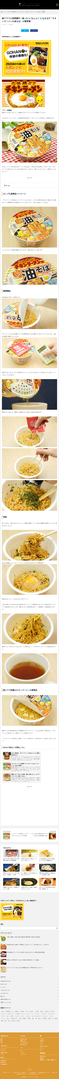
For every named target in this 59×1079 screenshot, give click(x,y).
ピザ (21, 1050)
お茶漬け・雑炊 (4, 1052)
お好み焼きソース (9, 1011)
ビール (22, 1016)
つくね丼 (36, 1011)
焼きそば (42, 1040)
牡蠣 (49, 1018)
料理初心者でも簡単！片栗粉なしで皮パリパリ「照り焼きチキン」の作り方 (28, 944)
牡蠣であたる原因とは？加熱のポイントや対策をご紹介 (47, 873)
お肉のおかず (6, 981)
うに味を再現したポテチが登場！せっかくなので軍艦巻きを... (47, 859)
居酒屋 (24, 1018)
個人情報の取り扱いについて (44, 1072)
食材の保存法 (6, 999)
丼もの (4, 984)
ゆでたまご (52, 1011)
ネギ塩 (11, 1016)
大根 (20, 1018)
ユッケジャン (45, 1016)
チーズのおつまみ (24, 1042)
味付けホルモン (14, 1018)
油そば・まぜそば (43, 1046)
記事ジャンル (6, 24)
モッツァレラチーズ (36, 1016)
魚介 (9, 1020)
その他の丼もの (4, 1064)
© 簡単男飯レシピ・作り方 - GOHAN (29, 1076)
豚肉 (1, 1040)
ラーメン (51, 1016)
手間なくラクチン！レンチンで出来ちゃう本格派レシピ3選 (11, 873)
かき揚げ (22, 1011)
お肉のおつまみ (23, 1039)
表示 (9, 185)
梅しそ (39, 1018)
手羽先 (29, 1018)
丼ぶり (8, 1018)
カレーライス (3, 1048)
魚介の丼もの (3, 1062)
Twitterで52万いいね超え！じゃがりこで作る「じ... (29, 859)
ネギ (7, 1016)
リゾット (3, 1018)
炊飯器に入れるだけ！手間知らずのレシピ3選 (11, 888)
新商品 (11, 24)
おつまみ (4, 993)
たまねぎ (31, 1011)
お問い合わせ (43, 1056)
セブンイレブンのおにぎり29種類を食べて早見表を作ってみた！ (25, 967)
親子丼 (56, 1018)
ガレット (23, 1013)
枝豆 (33, 1018)
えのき (2, 1011)
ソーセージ (43, 1013)
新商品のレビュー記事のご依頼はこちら (48, 1059)
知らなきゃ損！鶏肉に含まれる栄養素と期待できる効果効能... (11, 859)
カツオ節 (17, 1013)
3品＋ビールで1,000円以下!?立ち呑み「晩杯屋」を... (47, 888)
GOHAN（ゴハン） (7, 1072)
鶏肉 (1, 1039)
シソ (32, 1013)
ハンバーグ (17, 1016)
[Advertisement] (29, 809)
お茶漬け (17, 1011)
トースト (3, 1016)
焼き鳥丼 (45, 1018)
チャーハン (3, 1050)
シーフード (37, 1013)
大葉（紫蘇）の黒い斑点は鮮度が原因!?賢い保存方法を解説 (23, 937)
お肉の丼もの (3, 1060)
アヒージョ (3, 1013)
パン (3, 987)
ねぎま (41, 1011)
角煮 (2, 1020)
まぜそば (46, 1011)
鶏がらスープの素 (15, 1020)
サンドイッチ (23, 1054)
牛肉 (1, 1042)
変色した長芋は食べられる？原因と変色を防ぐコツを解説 (23, 960)
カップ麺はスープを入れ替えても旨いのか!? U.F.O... (29, 873)
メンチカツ (28, 1016)
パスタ (41, 1042)
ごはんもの (5, 990)
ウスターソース (11, 1013)
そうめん (42, 1039)
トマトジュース (51, 1013)
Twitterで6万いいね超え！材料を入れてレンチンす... (29, 888)
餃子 (6, 1020)
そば (27, 1011)
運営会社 (42, 1058)
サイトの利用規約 (31, 1072)
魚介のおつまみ (23, 1044)
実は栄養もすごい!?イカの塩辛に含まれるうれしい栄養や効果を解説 (26, 952)
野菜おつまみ (23, 1040)
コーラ (28, 1013)
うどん (41, 1044)
